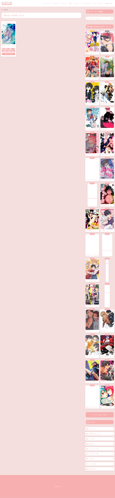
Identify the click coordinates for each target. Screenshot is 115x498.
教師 (11, 51)
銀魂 (4, 49)
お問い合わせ (108, 3)
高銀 (9, 49)
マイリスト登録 (9, 53)
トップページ (46, 3)
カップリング (77, 3)
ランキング (55, 3)
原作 (70, 3)
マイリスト (64, 3)
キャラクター (87, 3)
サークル (100, 3)
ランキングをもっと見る (100, 415)
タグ (94, 3)
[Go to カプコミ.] (2, 10)
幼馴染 (7, 51)
